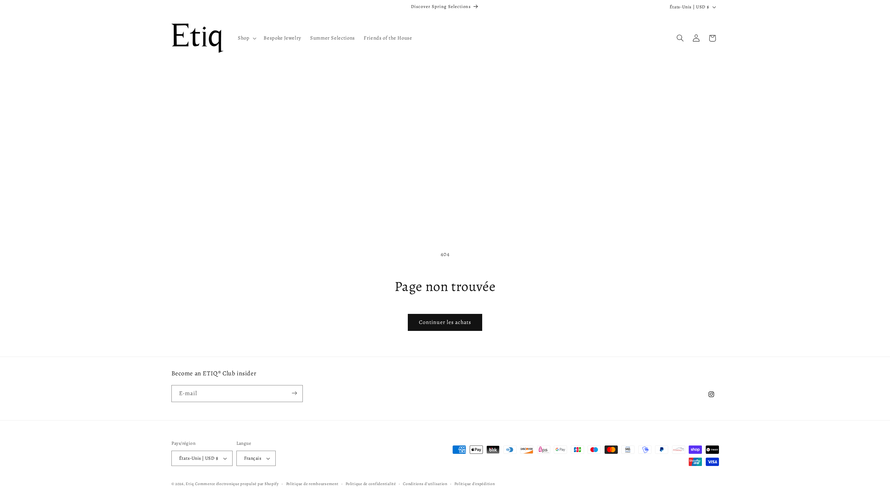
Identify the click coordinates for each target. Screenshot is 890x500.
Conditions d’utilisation (425, 483)
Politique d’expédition (474, 483)
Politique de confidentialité (371, 483)
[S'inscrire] (294, 393)
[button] (246, 38)
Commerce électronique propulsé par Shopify (237, 483)
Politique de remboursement (312, 483)
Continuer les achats (445, 322)
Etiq (190, 483)
